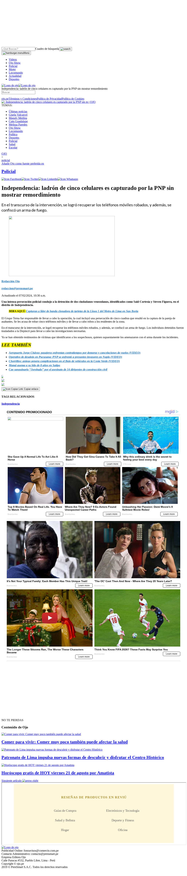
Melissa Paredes (18, 124)
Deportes (14, 79)
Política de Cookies (73, 98)
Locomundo (16, 72)
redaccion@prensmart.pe (17, 288)
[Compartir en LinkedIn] (48, 179)
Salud (12, 144)
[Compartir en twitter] (30, 179)
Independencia (10, 403)
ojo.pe (5, 98)
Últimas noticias (18, 111)
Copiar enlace (31, 389)
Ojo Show (15, 62)
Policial (13, 66)
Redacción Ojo (10, 281)
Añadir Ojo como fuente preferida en (22, 163)
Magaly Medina (18, 118)
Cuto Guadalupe (18, 121)
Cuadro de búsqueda (47, 48)
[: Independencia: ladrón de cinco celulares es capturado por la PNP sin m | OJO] (48, 102)
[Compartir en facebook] (11, 179)
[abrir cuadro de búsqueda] (65, 49)
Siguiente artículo (11, 780)
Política (13, 134)
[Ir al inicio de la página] (9, 714)
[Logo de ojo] (9, 85)
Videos (13, 59)
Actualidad (15, 75)
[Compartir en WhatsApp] (68, 179)
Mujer (12, 69)
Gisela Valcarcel (18, 114)
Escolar (13, 147)
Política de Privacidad (49, 98)
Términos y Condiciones (23, 98)
